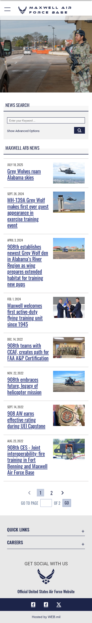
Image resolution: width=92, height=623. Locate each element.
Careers (15, 542)
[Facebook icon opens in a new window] (33, 604)
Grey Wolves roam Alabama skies (24, 174)
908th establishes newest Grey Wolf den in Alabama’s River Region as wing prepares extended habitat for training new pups (27, 265)
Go (67, 503)
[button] (7, 10)
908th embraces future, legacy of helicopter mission (24, 386)
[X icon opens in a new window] (58, 604)
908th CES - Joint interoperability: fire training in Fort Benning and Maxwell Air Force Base (27, 459)
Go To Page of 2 (40, 503)
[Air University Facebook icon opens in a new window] (46, 604)
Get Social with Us (46, 563)
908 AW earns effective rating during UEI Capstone (26, 419)
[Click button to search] (79, 130)
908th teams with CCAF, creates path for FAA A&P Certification (28, 352)
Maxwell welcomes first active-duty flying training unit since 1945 (25, 315)
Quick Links (18, 529)
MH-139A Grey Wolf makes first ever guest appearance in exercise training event (28, 212)
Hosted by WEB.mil (46, 617)
